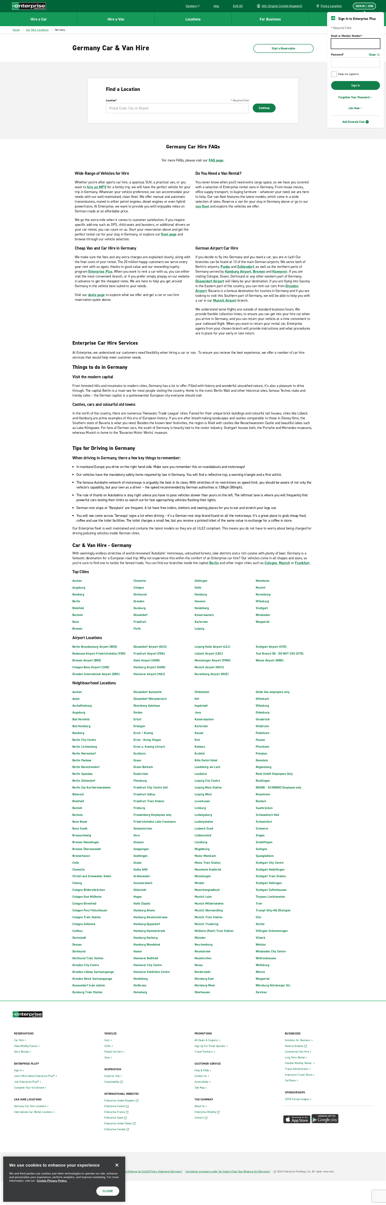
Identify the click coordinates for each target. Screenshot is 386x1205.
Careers (194, 6)
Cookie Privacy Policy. (52, 1180)
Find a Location (331, 6)
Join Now (354, 108)
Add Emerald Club (353, 122)
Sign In (355, 85)
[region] (64, 1179)
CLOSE (108, 1191)
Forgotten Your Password (353, 97)
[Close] (116, 1165)
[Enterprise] (29, 5)
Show (372, 55)
